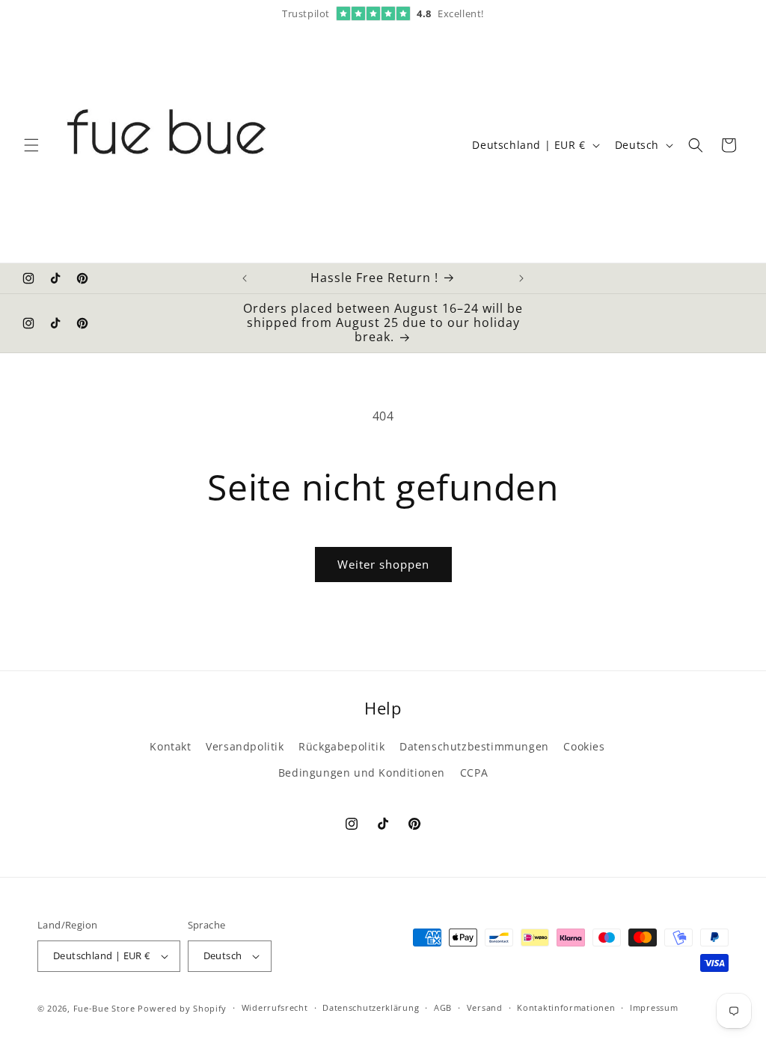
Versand (485, 1007)
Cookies (583, 746)
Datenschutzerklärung (370, 1007)
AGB (443, 1007)
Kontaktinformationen (566, 1007)
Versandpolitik (245, 746)
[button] (31, 145)
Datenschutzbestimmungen (474, 746)
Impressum (654, 1007)
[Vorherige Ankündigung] (244, 278)
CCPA (474, 772)
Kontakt (170, 746)
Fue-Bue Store (104, 1008)
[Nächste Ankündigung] (521, 278)
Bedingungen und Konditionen (361, 772)
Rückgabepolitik (341, 746)
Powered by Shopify (182, 1008)
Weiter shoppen (383, 564)
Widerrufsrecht (275, 1007)
